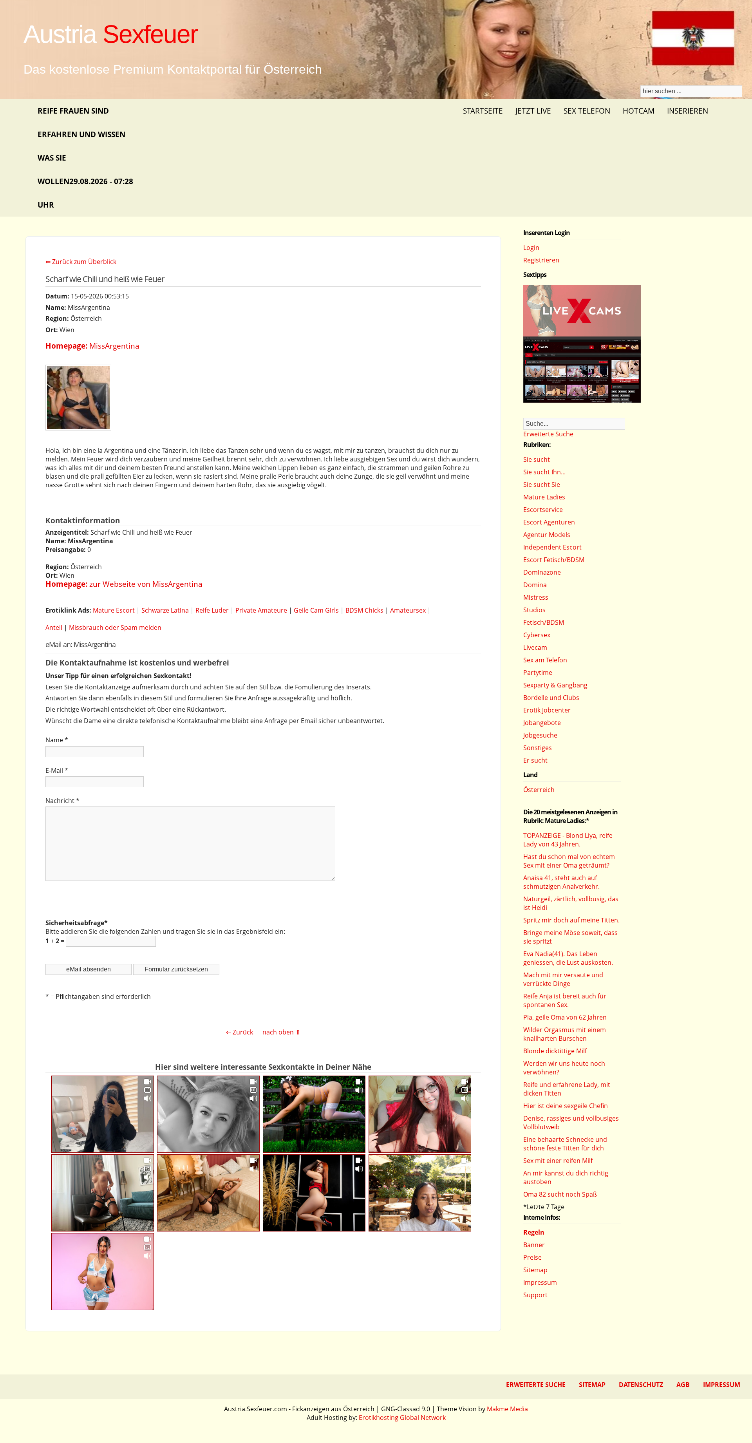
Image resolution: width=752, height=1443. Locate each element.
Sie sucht (536, 459)
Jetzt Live (533, 110)
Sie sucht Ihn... (544, 472)
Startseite (483, 110)
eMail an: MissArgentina (80, 644)
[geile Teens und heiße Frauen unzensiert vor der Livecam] (582, 400)
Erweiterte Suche (548, 434)
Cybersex (536, 635)
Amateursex (408, 610)
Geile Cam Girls (316, 610)
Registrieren (541, 260)
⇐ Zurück (239, 1032)
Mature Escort (114, 610)
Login (531, 247)
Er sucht (535, 760)
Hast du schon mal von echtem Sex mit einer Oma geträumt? (569, 861)
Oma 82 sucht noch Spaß (560, 1194)
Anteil (53, 627)
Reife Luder (212, 610)
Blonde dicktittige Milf (555, 1051)
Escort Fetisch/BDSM (553, 559)
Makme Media (507, 1409)
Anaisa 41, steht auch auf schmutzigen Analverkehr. (561, 882)
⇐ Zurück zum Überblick (80, 261)
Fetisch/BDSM (543, 622)
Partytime (537, 672)
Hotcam (638, 110)
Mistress (535, 597)
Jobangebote (542, 722)
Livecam (535, 647)
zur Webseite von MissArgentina (145, 584)
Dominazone (542, 572)
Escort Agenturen (549, 522)
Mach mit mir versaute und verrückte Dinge (563, 979)
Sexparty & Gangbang (555, 685)
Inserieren (687, 110)
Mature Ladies (544, 497)
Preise (532, 1257)
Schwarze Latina (165, 610)
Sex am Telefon (545, 660)
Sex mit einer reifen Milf (558, 1160)
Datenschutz (641, 1384)
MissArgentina (114, 345)
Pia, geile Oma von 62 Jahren (565, 1017)
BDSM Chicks (364, 610)
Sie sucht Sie (541, 484)
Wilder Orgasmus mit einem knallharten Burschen (564, 1034)
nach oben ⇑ (281, 1032)
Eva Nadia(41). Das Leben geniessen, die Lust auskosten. (568, 958)
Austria (110, 34)
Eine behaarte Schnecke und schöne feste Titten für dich (565, 1143)
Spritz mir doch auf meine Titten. (571, 920)
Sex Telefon (587, 110)
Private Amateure (261, 610)
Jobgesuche (540, 735)
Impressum (540, 1282)
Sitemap (535, 1270)
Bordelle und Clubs (551, 697)
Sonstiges (537, 747)
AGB (683, 1384)
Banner (534, 1244)
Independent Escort (552, 547)
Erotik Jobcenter (547, 710)
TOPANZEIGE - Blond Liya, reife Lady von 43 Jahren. (568, 839)
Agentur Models (546, 534)
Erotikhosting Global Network (402, 1417)
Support (535, 1295)
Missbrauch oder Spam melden (115, 627)
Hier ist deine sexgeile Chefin (565, 1105)
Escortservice (543, 509)
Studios (534, 610)
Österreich (539, 789)
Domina (535, 584)
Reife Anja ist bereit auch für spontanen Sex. (564, 1000)
